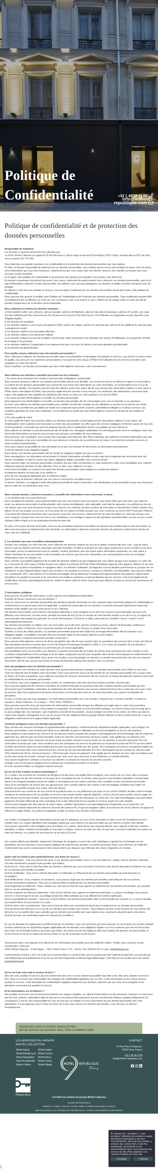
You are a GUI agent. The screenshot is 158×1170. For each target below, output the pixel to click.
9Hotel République (25, 1057)
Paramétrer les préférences (132, 1163)
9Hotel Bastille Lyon (26, 1053)
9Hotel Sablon (45, 1049)
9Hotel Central (45, 1053)
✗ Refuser (143, 1158)
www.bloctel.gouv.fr (14, 961)
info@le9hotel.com (119, 949)
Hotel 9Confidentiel (25, 1060)
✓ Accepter (121, 1158)
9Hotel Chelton (23, 1064)
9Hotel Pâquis (45, 1064)
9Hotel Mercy (45, 1057)
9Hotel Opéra (23, 1049)
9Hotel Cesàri (45, 1060)
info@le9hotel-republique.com (127, 1058)
